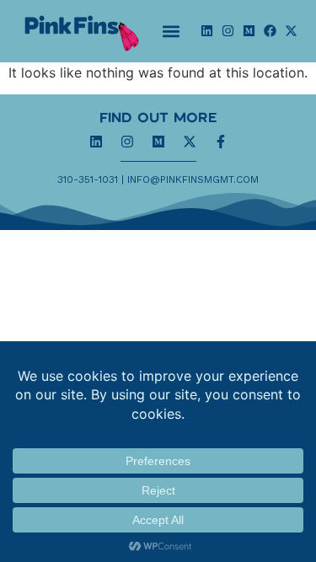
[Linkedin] (207, 30)
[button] (171, 31)
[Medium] (249, 30)
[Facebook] (270, 30)
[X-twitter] (291, 30)
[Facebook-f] (220, 141)
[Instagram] (228, 30)
